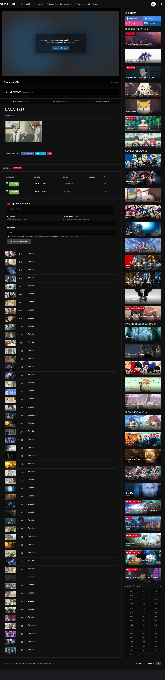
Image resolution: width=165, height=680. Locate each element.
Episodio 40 (32, 593)
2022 (143, 595)
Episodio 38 (32, 577)
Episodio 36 (32, 552)
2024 (155, 591)
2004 (143, 621)
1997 (155, 629)
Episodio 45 (32, 633)
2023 (131, 595)
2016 (143, 604)
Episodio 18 (32, 399)
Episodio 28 (32, 488)
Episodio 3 (32, 269)
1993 (131, 638)
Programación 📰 (83, 4)
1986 (143, 646)
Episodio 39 (32, 585)
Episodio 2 (32, 261)
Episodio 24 (32, 455)
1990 (131, 642)
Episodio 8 (32, 310)
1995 (143, 633)
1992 (143, 638)
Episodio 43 (32, 617)
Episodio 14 (32, 366)
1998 (143, 629)
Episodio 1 (32, 253)
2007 (143, 616)
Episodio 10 (32, 326)
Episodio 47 (32, 649)
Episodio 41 (32, 601)
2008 (131, 616)
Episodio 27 (32, 480)
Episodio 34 (32, 536)
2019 (143, 600)
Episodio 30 (32, 504)
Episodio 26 (32, 472)
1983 (143, 650)
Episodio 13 (32, 358)
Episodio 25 (32, 463)
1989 (143, 642)
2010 (143, 612)
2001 (143, 625)
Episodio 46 (32, 641)
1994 (155, 633)
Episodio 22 (32, 439)
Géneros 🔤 (25, 4)
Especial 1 (31, 342)
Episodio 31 (32, 512)
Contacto (139, 663)
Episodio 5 (32, 286)
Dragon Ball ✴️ (66, 4)
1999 (131, 629)
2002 (131, 625)
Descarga (17, 168)
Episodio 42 (32, 609)
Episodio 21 (32, 423)
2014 (131, 608)
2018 (155, 600)
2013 (143, 608)
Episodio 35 (32, 544)
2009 (155, 612)
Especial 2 (31, 431)
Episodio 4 (32, 278)
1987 (131, 646)
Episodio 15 (32, 375)
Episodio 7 (32, 302)
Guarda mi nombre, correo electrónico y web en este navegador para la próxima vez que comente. (47, 236)
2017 (131, 604)
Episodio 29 (32, 496)
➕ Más (95, 4)
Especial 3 (31, 560)
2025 (143, 591)
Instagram (151, 23)
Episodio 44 (32, 625)
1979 (131, 655)
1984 (131, 650)
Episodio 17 (32, 391)
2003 (155, 621)
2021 (155, 595)
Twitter (150, 18)
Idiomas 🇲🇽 (38, 4)
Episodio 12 (32, 350)
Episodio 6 (32, 294)
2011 (131, 612)
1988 (155, 642)
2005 (131, 621)
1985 (155, 646)
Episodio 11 (32, 334)
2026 (131, 591)
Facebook (133, 18)
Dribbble (132, 23)
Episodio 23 (32, 447)
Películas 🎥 (52, 4)
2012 (155, 608)
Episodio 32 (32, 520)
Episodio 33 (32, 528)
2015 (155, 604)
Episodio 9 (32, 318)
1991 (155, 638)
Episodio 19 (32, 407)
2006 (155, 616)
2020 (131, 600)
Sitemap (151, 663)
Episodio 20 (32, 415)
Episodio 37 (32, 569)
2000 (155, 625)
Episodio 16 (32, 383)
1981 (155, 650)
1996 (131, 633)
